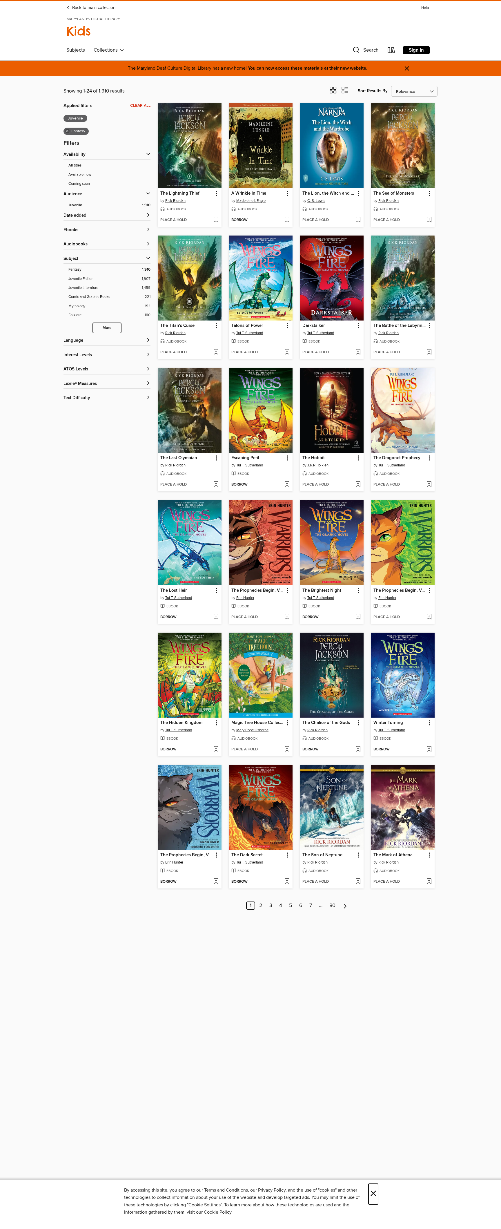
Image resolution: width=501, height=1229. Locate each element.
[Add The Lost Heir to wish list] (215, 617)
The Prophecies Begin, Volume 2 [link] (186, 855)
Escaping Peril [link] (245, 458)
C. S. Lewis (316, 200)
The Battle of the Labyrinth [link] (399, 325)
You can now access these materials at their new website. (307, 68)
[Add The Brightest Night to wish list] (358, 617)
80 (332, 905)
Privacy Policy (272, 1190)
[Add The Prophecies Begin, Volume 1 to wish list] (429, 617)
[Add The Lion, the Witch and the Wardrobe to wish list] (358, 220)
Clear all (140, 105)
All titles (74, 165)
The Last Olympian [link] (178, 458)
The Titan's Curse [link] (177, 325)
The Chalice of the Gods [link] (326, 722)
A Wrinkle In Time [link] (248, 193)
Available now (79, 174)
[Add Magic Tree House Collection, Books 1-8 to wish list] (287, 749)
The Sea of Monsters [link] (393, 193)
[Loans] (391, 51)
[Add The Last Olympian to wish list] (215, 484)
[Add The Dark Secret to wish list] (287, 882)
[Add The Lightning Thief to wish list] (215, 220)
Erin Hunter (245, 598)
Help (425, 8)
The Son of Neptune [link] (322, 855)
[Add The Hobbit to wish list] (358, 484)
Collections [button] (107, 50)
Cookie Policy (217, 1212)
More (107, 327)
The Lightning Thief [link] (179, 193)
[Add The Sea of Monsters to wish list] (429, 220)
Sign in (416, 50)
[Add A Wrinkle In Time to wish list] (287, 220)
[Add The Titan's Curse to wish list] (215, 352)
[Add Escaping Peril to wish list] (287, 484)
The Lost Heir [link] (173, 590)
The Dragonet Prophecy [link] (396, 458)
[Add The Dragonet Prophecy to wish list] (429, 484)
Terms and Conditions (226, 1190)
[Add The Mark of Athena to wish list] (429, 882)
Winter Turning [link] (388, 722)
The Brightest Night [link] (321, 590)
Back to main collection (93, 7)
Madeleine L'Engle (251, 200)
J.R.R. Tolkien (317, 465)
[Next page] (345, 905)
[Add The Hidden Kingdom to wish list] (215, 749)
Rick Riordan (175, 200)
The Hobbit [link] (313, 458)
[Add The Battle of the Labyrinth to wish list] (429, 352)
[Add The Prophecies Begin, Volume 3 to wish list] (287, 617)
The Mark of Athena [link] (393, 855)
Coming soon (79, 183)
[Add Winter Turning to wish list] (429, 749)
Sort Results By (373, 91)
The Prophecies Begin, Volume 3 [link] (257, 590)
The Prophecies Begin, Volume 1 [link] (399, 590)
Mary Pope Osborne (252, 730)
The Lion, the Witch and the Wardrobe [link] (328, 193)
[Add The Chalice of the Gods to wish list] (358, 749)
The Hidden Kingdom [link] (181, 722)
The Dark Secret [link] (247, 855)
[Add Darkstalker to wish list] (358, 352)
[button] (365, 51)
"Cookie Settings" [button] (204, 1205)
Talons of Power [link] (247, 325)
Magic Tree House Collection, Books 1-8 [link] (257, 722)
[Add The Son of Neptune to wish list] (358, 882)
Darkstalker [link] (313, 325)
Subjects (75, 50)
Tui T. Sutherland (249, 333)
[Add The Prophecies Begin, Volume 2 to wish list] (215, 882)
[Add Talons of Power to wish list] (287, 352)
